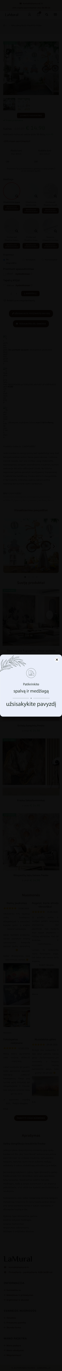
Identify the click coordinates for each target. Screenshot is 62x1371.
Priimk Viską (31, 698)
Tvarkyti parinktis (31, 706)
